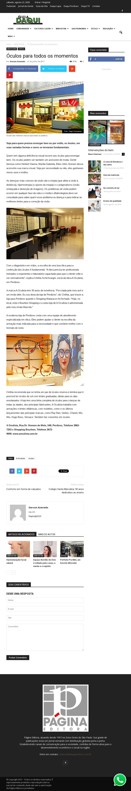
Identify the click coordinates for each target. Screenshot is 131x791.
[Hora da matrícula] (94, 179)
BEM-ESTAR (61, 28)
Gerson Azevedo (17, 61)
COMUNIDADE (22, 28)
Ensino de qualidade (112, 201)
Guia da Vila (42, 6)
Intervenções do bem (101, 150)
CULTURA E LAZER (42, 28)
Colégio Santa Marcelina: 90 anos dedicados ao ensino (66, 491)
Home (10, 28)
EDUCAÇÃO (108, 28)
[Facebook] (122, 11)
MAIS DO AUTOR (46, 534)
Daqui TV (85, 6)
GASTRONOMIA (79, 28)
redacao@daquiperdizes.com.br (75, 754)
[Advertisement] (45, 445)
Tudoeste (11, 6)
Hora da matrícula (111, 175)
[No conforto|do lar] (94, 192)
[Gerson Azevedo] (94, 166)
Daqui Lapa (55, 6)
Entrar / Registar (42, 2)
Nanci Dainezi (95, 154)
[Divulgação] (18, 549)
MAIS (10, 36)
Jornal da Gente (25, 6)
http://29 (32, 512)
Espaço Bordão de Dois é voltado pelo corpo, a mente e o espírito (44, 563)
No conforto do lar (111, 188)
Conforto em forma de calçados (23, 489)
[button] (121, 32)
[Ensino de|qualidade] (94, 206)
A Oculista (20, 458)
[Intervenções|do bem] (106, 132)
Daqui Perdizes (71, 6)
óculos (31, 458)
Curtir (118, 59)
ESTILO (94, 28)
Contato (96, 6)
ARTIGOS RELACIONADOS (21, 534)
